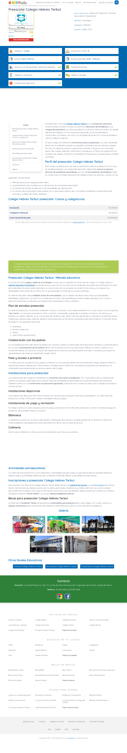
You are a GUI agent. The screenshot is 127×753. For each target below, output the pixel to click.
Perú (49, 729)
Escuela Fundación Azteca (45, 630)
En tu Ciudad (68, 2)
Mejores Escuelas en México (48, 2)
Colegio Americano (42, 625)
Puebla (64, 645)
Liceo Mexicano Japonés (17, 625)
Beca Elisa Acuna (68, 675)
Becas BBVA (39, 670)
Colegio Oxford (68, 625)
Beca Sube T (66, 670)
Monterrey (39, 645)
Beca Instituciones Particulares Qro (102, 670)
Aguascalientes (41, 650)
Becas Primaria (40, 680)
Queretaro (12, 650)
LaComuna (71, 738)
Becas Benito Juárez (16, 670)
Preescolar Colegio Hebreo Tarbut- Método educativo (25, 143)
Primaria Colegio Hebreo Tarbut (28, 566)
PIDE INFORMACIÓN (21, 40)
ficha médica (98, 485)
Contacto (15, 165)
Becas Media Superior (97, 675)
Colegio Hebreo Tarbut (34, 5)
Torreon (92, 650)
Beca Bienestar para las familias (47, 675)
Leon (10, 655)
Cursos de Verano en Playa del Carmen (73, 701)
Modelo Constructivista (16, 700)
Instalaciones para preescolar (23, 149)
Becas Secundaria (15, 680)
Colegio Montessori (69, 620)
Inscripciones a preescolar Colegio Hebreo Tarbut (24, 159)
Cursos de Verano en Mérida (45, 700)
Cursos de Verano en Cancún (19, 707)
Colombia (75, 729)
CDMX (10, 645)
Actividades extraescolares (22, 153)
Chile (66, 729)
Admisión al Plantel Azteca (98, 700)
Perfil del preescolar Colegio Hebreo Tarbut (25, 130)
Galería (14, 169)
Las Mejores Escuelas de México (20, 5)
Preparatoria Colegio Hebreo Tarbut (97, 566)
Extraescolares (89, 2)
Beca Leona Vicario (15, 675)
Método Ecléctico (95, 695)
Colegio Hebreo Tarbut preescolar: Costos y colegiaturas (24, 136)
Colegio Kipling (40, 620)
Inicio (10, 5)
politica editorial (78, 222)
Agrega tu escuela (57, 722)
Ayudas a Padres (106, 2)
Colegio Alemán (95, 625)
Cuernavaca (66, 650)
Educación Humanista (43, 695)
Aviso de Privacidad (97, 722)
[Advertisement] (54, 26)
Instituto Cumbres (14, 620)
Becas (78, 2)
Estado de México (41, 655)
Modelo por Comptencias (71, 695)
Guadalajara (93, 645)
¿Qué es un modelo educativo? (19, 695)
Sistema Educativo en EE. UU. (45, 707)
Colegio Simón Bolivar (16, 630)
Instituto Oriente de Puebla (99, 620)
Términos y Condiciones (76, 722)
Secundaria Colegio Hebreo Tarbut (61, 566)
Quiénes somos (28, 722)
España (58, 729)
